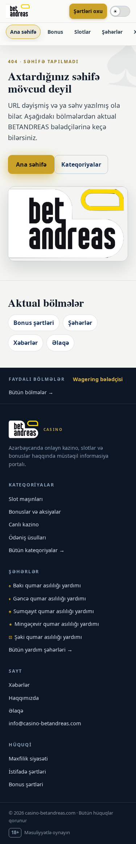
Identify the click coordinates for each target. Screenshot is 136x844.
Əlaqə (60, 343)
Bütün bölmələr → (31, 392)
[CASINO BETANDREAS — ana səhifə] (35, 11)
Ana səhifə (23, 31)
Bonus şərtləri (33, 323)
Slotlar (82, 31)
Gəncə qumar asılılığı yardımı (47, 598)
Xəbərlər (25, 343)
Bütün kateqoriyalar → (37, 550)
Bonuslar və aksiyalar (35, 511)
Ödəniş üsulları (27, 537)
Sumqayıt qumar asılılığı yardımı (51, 611)
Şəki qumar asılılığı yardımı (45, 636)
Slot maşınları (26, 498)
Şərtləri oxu (88, 11)
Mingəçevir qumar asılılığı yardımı (54, 623)
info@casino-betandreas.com (45, 723)
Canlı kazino (24, 524)
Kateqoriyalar (81, 164)
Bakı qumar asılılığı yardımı (45, 585)
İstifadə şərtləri (27, 771)
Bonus (55, 31)
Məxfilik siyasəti (28, 758)
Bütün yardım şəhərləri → (41, 649)
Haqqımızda (24, 697)
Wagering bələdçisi (98, 379)
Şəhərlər (112, 31)
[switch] (120, 11)
